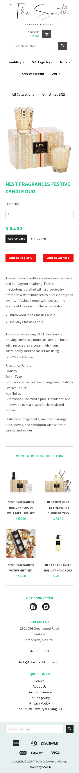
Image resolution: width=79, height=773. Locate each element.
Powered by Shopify (39, 767)
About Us (39, 686)
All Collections (23, 94)
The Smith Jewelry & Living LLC (39, 709)
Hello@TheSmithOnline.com (39, 662)
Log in (56, 73)
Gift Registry (41, 62)
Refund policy (39, 698)
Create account (33, 73)
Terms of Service (39, 692)
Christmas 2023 (54, 94)
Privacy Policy (39, 703)
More (64, 62)
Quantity (12, 204)
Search (39, 681)
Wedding (15, 62)
